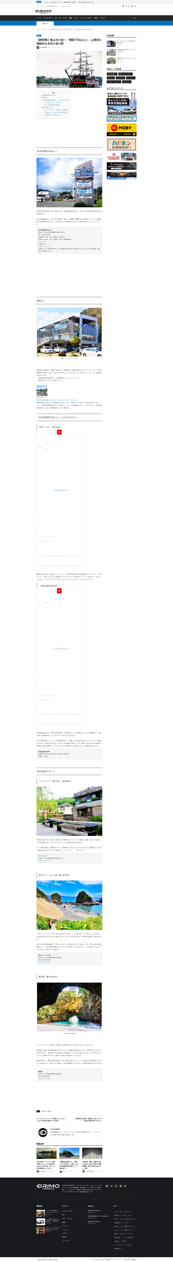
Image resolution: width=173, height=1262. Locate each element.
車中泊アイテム (129, 1226)
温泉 (117, 1233)
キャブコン (120, 78)
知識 (70, 18)
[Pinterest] (132, 6)
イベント (83, 18)
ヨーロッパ (118, 1230)
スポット (89, 18)
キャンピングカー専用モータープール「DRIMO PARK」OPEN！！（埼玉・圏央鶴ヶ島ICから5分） (69, 2)
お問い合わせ (127, 1259)
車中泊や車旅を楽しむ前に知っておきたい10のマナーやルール (56, 400)
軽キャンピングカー (125, 74)
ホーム (39, 18)
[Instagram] (129, 6)
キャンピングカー (48, 18)
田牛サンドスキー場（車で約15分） (57, 112)
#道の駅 (43, 1111)
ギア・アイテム (63, 18)
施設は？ (44, 97)
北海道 (117, 1241)
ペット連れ (128, 1245)
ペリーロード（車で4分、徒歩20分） (57, 110)
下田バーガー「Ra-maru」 (54, 102)
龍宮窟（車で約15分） (52, 115)
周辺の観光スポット (47, 107)
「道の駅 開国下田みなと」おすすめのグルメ (55, 100)
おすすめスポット (129, 1219)
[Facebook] (123, 6)
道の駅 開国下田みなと (48, 95)
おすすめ (101, 1259)
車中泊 (96, 18)
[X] (126, 6)
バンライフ (103, 18)
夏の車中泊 (118, 1248)
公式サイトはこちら (44, 246)
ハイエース (127, 1211)
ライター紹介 (94, 1259)
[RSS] (135, 6)
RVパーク (118, 1219)
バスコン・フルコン (114, 82)
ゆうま (64, 1171)
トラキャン (126, 82)
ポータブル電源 (129, 1237)
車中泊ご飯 (118, 1237)
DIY (56, 18)
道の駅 (117, 1215)
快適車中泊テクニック (121, 1222)
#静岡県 (49, 1111)
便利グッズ (118, 1226)
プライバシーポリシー (117, 1259)
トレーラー (130, 78)
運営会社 (134, 1259)
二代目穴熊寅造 (89, 1171)
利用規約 (107, 1259)
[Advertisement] (69, 133)
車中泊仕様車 (112, 74)
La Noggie (42, 1171)
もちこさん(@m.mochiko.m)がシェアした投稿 (51, 714)
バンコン (110, 78)
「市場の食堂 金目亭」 (53, 105)
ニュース (76, 18)
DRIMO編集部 (43, 47)
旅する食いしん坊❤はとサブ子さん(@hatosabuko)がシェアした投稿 (57, 556)
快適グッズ (128, 1230)
